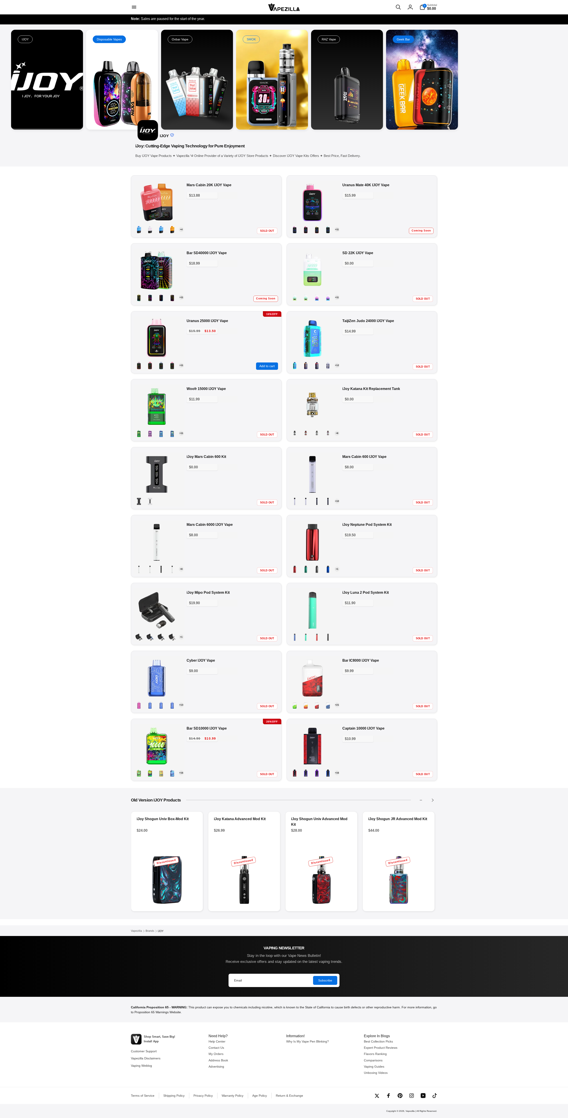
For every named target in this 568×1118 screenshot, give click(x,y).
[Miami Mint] (294, 365)
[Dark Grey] (161, 637)
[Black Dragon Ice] (316, 704)
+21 (337, 705)
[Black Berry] (138, 704)
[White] (150, 501)
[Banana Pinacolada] (305, 772)
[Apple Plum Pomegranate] (294, 772)
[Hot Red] (316, 637)
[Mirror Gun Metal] (316, 433)
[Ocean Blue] (327, 569)
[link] (122, 80)
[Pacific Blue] (294, 637)
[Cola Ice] (316, 501)
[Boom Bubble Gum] (172, 704)
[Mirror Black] (294, 433)
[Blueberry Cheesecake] (161, 704)
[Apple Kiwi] (305, 365)
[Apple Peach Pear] (138, 772)
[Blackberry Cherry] (327, 365)
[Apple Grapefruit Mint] (138, 297)
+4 (181, 229)
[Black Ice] (316, 297)
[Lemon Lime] (172, 569)
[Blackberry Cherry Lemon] (327, 297)
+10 (337, 501)
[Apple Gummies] (294, 297)
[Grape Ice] (161, 569)
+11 (337, 229)
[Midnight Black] (316, 569)
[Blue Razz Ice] (138, 569)
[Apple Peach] (150, 433)
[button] (133, 7)
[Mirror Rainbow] (327, 433)
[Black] (138, 501)
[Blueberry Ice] (150, 297)
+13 (181, 705)
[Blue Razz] (161, 433)
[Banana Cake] (305, 704)
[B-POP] (172, 297)
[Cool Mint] (150, 569)
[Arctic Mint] (305, 297)
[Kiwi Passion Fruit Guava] (327, 501)
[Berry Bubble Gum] (316, 365)
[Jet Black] (327, 637)
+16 (181, 773)
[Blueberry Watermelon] (161, 229)
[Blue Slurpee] (172, 433)
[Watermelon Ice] (138, 365)
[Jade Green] (305, 569)
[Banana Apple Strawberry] (150, 772)
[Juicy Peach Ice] (172, 229)
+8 (337, 433)
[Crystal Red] (294, 569)
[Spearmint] (327, 229)
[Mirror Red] (305, 433)
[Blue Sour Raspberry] (294, 501)
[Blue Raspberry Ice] (138, 229)
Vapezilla (410, 1111)
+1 (337, 569)
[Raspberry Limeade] (161, 365)
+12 (337, 365)
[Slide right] (432, 800)
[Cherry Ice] (305, 501)
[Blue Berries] (316, 772)
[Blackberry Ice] (327, 704)
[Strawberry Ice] (305, 229)
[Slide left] (421, 800)
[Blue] (150, 637)
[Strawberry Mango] (316, 229)
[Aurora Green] (305, 637)
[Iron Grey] (172, 637)
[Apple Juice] (294, 704)
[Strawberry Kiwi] (172, 365)
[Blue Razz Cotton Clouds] (150, 229)
